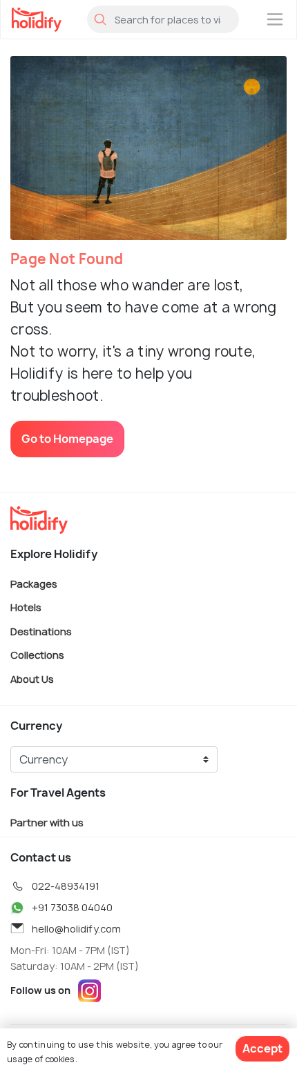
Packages (33, 583)
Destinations (41, 630)
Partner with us (47, 821)
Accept (262, 1048)
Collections (37, 654)
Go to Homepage (67, 438)
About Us (32, 679)
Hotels (25, 607)
